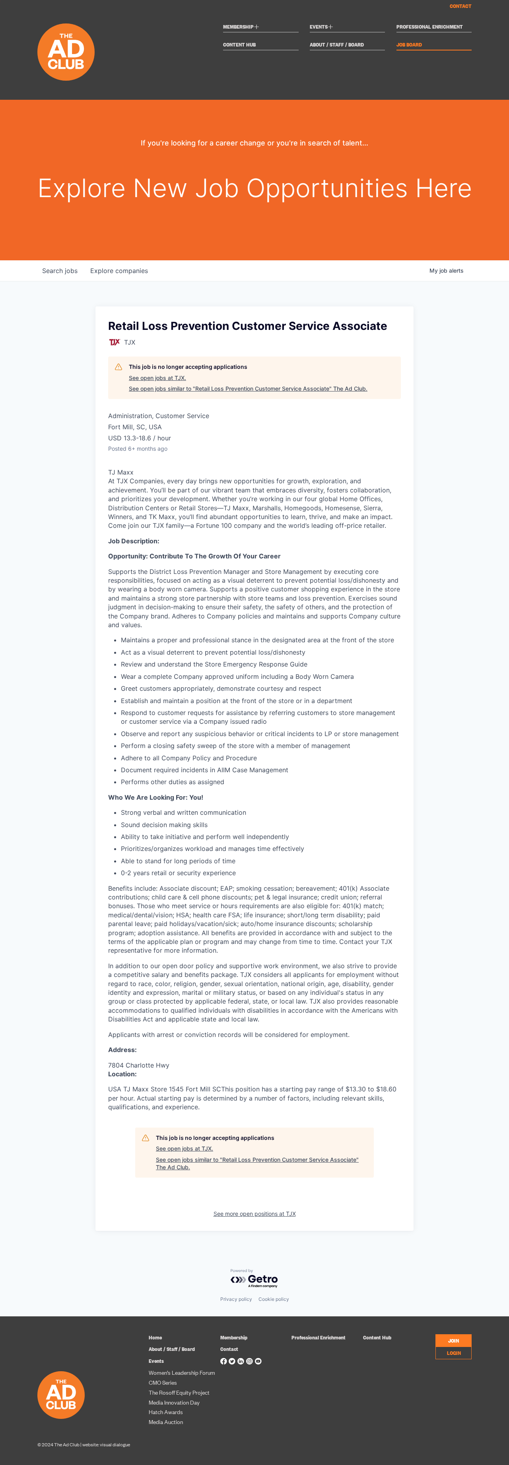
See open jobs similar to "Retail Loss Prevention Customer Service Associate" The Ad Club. (248, 388)
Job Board (409, 44)
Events (321, 27)
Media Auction (166, 1421)
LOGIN (454, 1352)
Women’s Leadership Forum (182, 1372)
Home (155, 1337)
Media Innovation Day (174, 1402)
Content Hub (239, 44)
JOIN (453, 1340)
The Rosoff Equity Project (179, 1392)
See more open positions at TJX (255, 1213)
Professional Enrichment (429, 26)
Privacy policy (236, 1299)
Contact (461, 6)
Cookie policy (273, 1299)
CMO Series (163, 1382)
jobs (60, 271)
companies (119, 271)
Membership (241, 27)
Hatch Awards (166, 1412)
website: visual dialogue (106, 1444)
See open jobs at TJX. (157, 377)
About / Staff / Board (337, 44)
